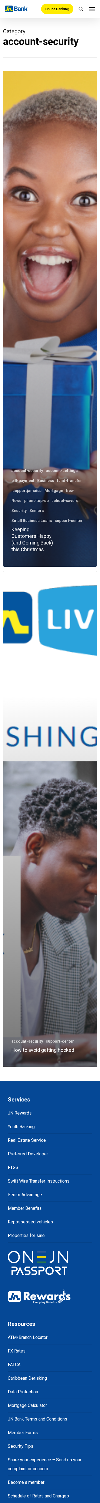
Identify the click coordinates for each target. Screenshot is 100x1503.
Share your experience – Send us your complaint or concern (44, 1464)
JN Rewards (20, 1113)
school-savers (64, 500)
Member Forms (23, 1432)
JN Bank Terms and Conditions (37, 1419)
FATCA (14, 1364)
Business (45, 480)
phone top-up (36, 500)
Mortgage (53, 490)
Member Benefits (25, 1208)
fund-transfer (69, 480)
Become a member (26, 1482)
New (70, 490)
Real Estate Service (27, 1140)
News (16, 500)
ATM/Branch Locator (28, 1337)
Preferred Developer (28, 1153)
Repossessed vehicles (30, 1222)
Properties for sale (26, 1235)
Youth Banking (21, 1126)
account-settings (62, 470)
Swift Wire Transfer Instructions (38, 1181)
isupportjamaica (26, 490)
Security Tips (20, 1446)
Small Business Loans (31, 520)
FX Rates (17, 1351)
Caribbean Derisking (27, 1378)
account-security (27, 470)
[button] (92, 9)
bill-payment (22, 480)
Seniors (36, 510)
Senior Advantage (25, 1194)
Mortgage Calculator (27, 1405)
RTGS (13, 1167)
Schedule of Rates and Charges (38, 1496)
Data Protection (23, 1391)
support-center (69, 520)
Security (19, 510)
